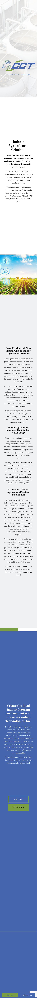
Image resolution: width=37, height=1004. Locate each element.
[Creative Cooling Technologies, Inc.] (18, 65)
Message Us (27, 995)
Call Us (10, 995)
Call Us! (18, 799)
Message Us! (18, 807)
